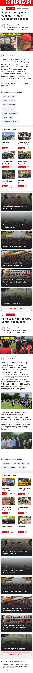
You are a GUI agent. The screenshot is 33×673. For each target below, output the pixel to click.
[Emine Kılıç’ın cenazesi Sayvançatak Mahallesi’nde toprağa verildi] (8, 525)
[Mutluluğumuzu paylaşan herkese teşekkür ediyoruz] (16, 202)
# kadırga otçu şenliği (9, 109)
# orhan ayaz (6, 463)
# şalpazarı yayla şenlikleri (10, 113)
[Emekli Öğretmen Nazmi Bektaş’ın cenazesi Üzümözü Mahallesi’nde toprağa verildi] (24, 487)
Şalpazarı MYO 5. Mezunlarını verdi (15, 246)
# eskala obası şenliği (9, 104)
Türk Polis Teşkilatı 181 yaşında (14, 303)
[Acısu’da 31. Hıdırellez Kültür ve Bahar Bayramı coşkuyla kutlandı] (16, 259)
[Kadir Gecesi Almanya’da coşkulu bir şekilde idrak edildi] (24, 160)
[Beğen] (3, 55)
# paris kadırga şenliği (9, 467)
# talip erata (22, 467)
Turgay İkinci (11, 25)
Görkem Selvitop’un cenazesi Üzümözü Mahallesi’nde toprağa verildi (14, 282)
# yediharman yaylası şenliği (10, 121)
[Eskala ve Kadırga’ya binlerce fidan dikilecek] (8, 141)
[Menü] (3, 3)
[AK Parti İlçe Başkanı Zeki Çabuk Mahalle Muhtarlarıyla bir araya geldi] (8, 506)
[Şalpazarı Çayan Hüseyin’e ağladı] (24, 141)
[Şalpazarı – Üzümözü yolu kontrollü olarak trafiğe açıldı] (24, 525)
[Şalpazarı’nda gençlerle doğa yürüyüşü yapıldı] (16, 221)
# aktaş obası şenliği (8, 96)
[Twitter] (7, 670)
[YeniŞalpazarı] (18, 3)
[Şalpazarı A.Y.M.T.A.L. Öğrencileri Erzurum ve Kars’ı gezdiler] (8, 487)
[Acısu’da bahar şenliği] (8, 179)
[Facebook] (4, 670)
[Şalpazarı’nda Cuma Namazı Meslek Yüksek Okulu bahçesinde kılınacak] (24, 506)
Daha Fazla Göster (16, 309)
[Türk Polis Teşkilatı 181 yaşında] (16, 297)
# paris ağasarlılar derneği (21, 463)
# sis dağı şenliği (7, 117)
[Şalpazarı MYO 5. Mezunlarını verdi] (16, 240)
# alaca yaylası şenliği (9, 100)
